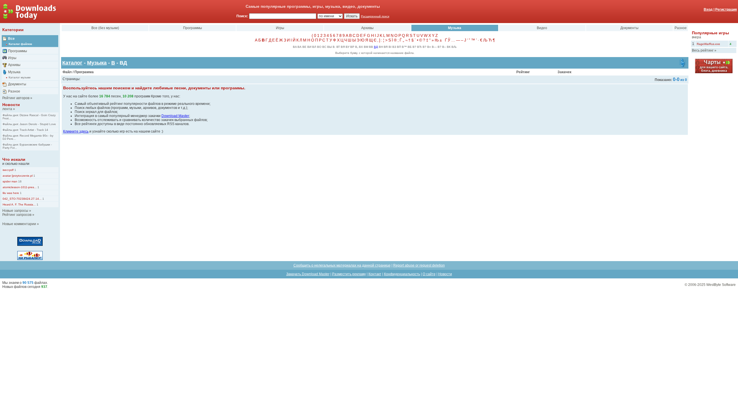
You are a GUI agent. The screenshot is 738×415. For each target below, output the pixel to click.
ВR (386, 46)
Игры (12, 58)
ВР (352, 46)
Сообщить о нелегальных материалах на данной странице (342, 265)
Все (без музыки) (105, 28)
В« (429, 46)
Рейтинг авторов (15, 98)
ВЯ (343, 46)
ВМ (366, 46)
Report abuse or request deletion (419, 265)
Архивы (14, 65)
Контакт (374, 274)
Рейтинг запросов (16, 215)
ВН (381, 46)
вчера (696, 37)
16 (19, 181)
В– (444, 46)
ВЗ (394, 46)
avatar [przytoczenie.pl (18, 175)
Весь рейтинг (702, 50)
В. (334, 46)
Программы (17, 51)
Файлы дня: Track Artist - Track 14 (25, 129)
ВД (376, 46)
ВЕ (304, 46)
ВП (399, 46)
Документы (17, 84)
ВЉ (454, 46)
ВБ (410, 46)
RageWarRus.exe (708, 44)
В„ (356, 46)
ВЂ (419, 46)
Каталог (72, 63)
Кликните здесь (76, 131)
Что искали (13, 159)
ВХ (361, 46)
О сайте (429, 274)
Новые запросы (15, 211)
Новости (11, 104)
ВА (300, 46)
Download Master (175, 116)
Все (11, 39)
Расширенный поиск (375, 16)
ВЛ (314, 46)
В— (434, 46)
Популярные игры (710, 33)
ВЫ (329, 46)
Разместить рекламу (349, 274)
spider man (10, 181)
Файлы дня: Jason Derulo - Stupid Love (29, 124)
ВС (324, 46)
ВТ (338, 46)
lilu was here (11, 193)
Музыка (14, 72)
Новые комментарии (19, 224)
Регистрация (726, 9)
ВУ (347, 46)
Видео (542, 28)
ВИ (309, 46)
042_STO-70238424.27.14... (22, 198)
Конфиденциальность (402, 274)
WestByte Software (721, 285)
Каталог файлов (20, 44)
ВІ (390, 46)
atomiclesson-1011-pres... (20, 187)
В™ (404, 46)
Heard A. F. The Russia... (19, 204)
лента (7, 109)
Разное (14, 91)
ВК (449, 46)
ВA (295, 46)
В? (414, 46)
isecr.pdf (8, 169)
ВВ (371, 46)
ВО (319, 46)
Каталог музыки (20, 77)
